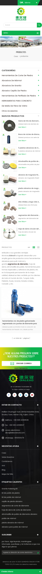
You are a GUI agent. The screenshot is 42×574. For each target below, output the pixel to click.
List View (38, 247)
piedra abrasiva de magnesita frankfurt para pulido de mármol (29, 188)
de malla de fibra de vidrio (14, 105)
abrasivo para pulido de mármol (15, 527)
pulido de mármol (9, 518)
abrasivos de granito (11, 85)
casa (16, 56)
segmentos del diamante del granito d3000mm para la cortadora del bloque (29, 215)
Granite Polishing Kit (10, 488)
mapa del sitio (7, 474)
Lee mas (21, 127)
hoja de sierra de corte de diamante (16, 510)
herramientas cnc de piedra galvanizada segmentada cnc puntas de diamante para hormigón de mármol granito (19, 322)
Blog (3, 470)
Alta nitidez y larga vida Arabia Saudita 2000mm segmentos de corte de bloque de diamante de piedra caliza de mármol (29, 202)
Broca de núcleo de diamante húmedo (29, 134)
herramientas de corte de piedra (17, 75)
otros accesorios (10, 111)
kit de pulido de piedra (11, 493)
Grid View (34, 247)
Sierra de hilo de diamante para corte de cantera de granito (29, 121)
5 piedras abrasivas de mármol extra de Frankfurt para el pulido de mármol (29, 148)
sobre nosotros (8, 457)
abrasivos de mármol (12, 80)
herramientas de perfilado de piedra (19, 95)
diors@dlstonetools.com (15, 432)
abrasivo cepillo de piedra (14, 90)
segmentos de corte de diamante (15, 505)
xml (3, 465)
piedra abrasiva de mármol (13, 522)
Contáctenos (7, 461)
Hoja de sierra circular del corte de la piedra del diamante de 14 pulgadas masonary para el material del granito (29, 229)
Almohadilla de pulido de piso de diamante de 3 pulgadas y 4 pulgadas (29, 161)
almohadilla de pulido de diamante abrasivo (19, 514)
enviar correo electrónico (23, 364)
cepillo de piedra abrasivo (12, 501)
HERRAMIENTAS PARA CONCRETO (17, 100)
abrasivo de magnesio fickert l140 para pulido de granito (29, 175)
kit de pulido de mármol (11, 497)
